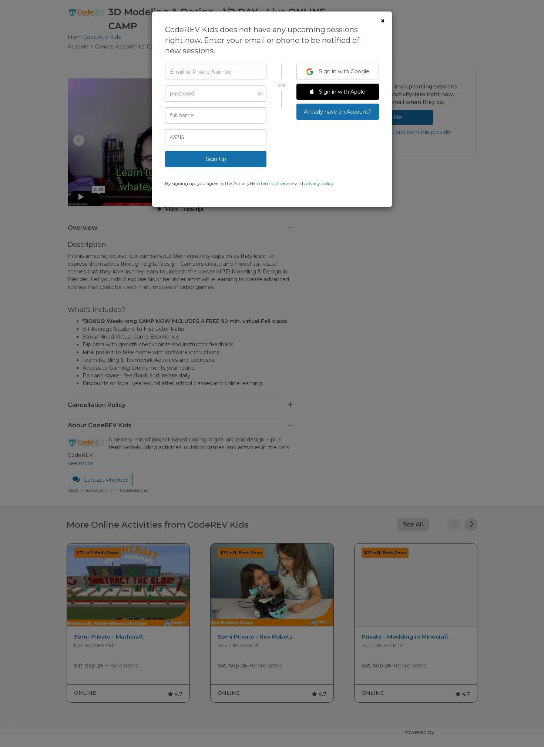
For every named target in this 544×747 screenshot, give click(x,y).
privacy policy (319, 183)
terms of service (277, 183)
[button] (258, 93)
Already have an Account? (337, 111)
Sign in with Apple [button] (341, 91)
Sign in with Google (343, 71)
